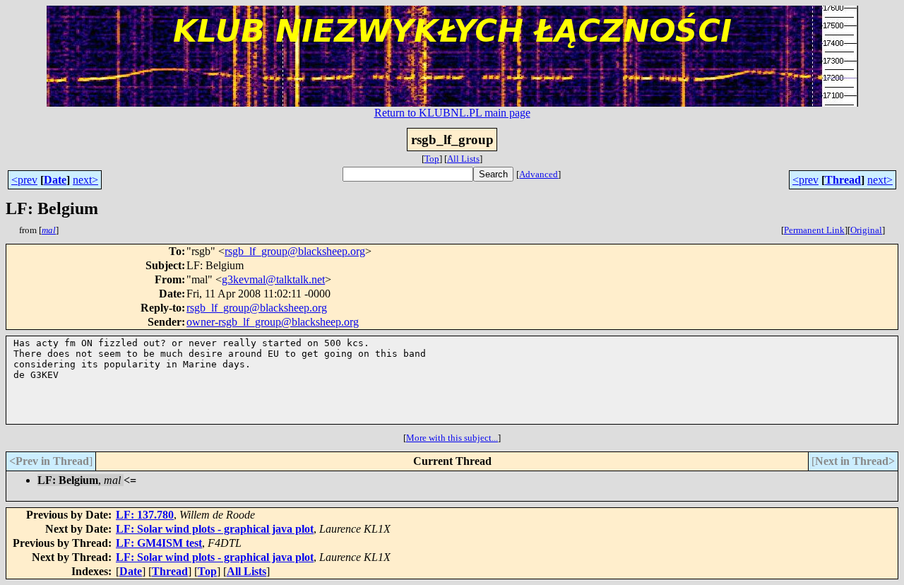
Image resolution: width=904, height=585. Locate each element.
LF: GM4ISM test (159, 543)
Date (55, 180)
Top (431, 158)
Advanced (538, 174)
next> (85, 180)
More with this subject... (452, 437)
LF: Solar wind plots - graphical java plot (215, 529)
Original (866, 230)
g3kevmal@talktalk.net (273, 279)
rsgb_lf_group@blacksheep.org (295, 251)
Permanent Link (814, 230)
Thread (843, 180)
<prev (24, 180)
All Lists (463, 158)
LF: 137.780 (145, 515)
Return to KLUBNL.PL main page (452, 113)
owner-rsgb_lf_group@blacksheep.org (272, 322)
